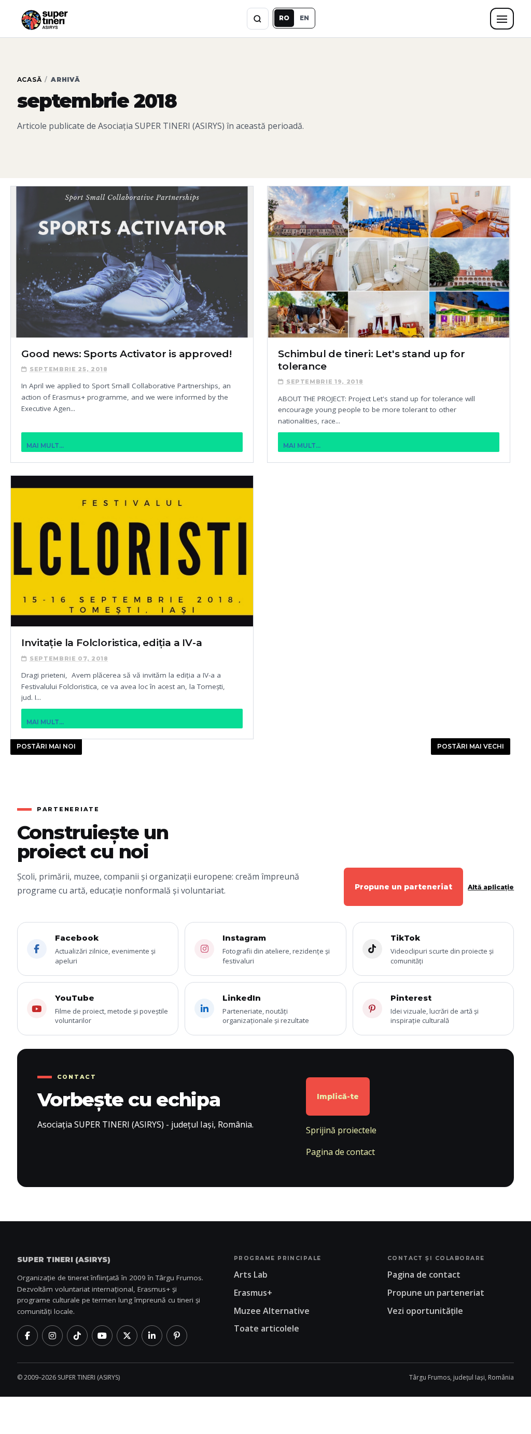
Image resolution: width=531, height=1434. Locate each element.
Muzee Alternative (272, 1310)
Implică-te (338, 1096)
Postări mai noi (46, 746)
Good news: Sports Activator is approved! (126, 354)
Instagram (276, 949)
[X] (127, 1335)
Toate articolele (266, 1328)
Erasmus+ (253, 1292)
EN (304, 18)
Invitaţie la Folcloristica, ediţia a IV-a (111, 643)
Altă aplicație (491, 887)
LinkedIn (265, 1009)
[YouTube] (102, 1335)
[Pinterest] (176, 1335)
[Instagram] (52, 1335)
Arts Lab (251, 1274)
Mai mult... (45, 445)
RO (284, 18)
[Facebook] (27, 1335)
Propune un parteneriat (403, 886)
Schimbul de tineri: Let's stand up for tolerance (371, 360)
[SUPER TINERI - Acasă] (44, 18)
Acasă (29, 79)
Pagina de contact (340, 1152)
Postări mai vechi (470, 746)
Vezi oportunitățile (425, 1310)
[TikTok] (77, 1335)
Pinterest (434, 1009)
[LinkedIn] (152, 1335)
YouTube (111, 1009)
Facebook (105, 949)
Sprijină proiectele (341, 1130)
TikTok (442, 949)
